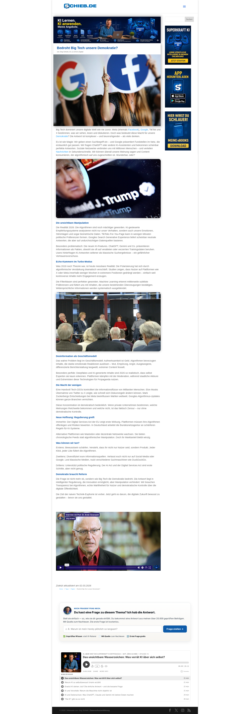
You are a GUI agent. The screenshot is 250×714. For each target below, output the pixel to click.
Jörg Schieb (64, 52)
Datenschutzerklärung (100, 710)
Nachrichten (62, 151)
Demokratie (62, 136)
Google (144, 129)
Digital (81, 52)
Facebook (133, 129)
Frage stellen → (175, 629)
